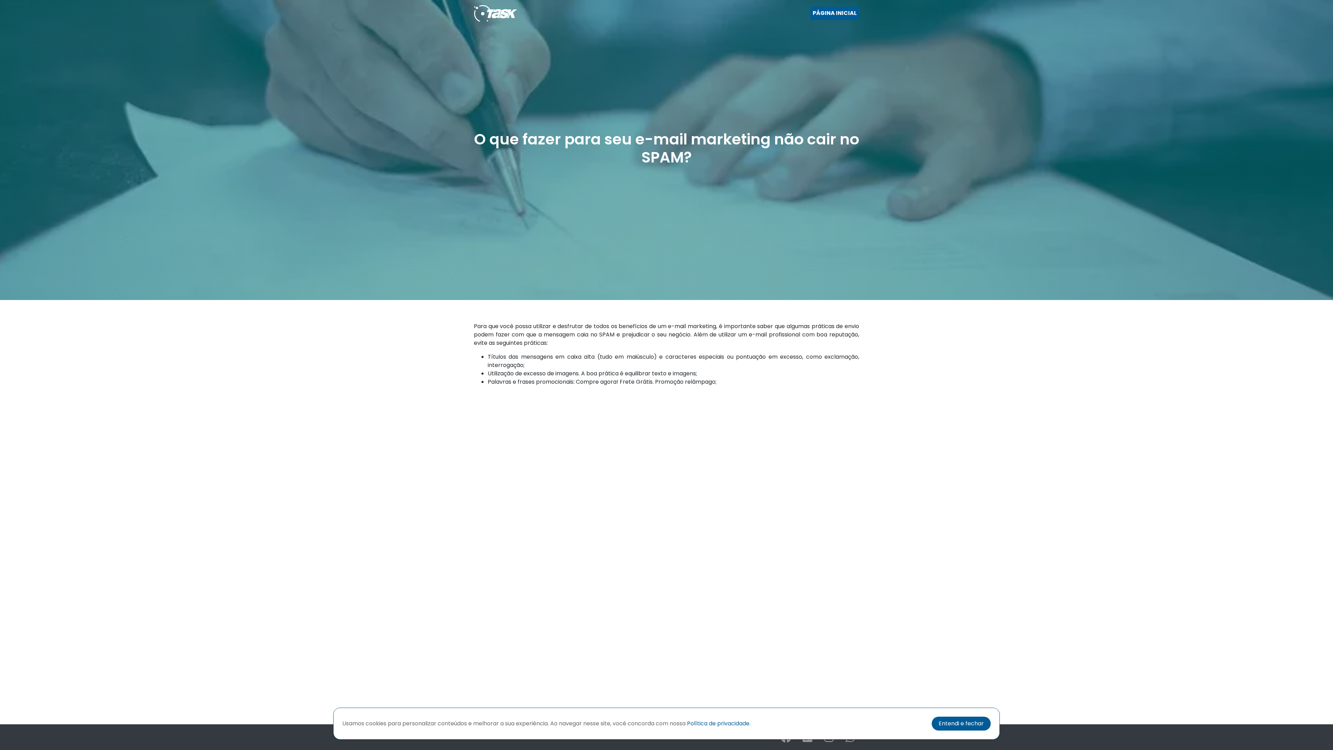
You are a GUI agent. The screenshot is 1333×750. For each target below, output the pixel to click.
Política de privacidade (718, 723)
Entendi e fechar (961, 723)
